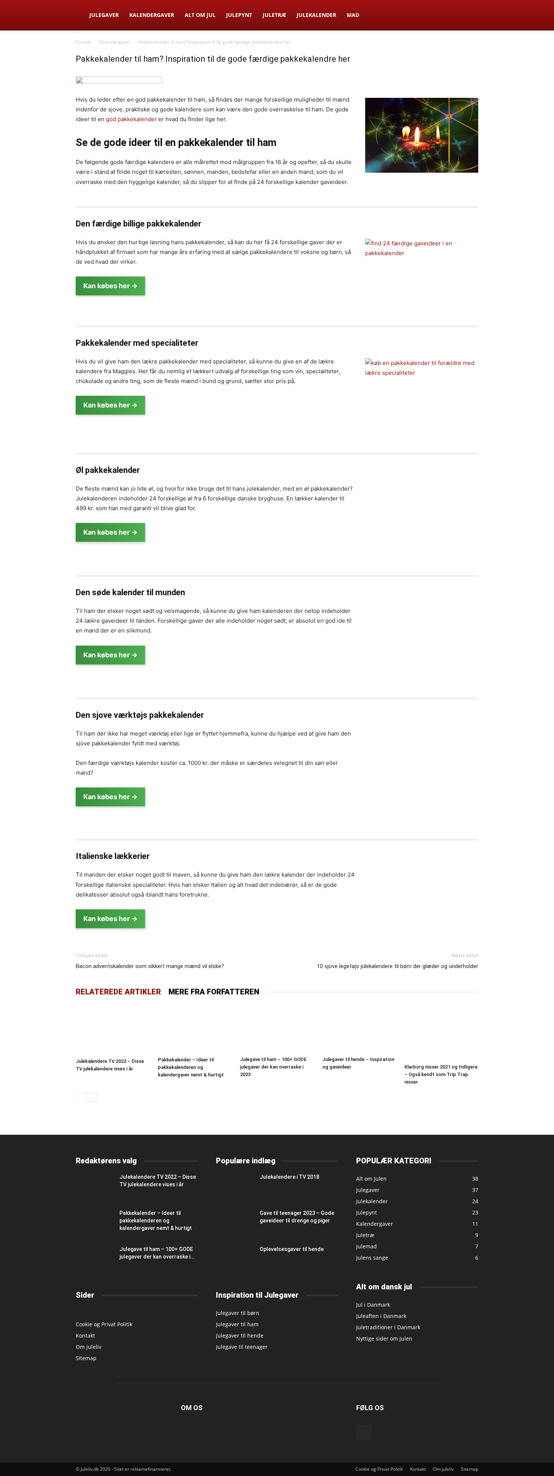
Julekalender (316, 14)
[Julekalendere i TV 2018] (235, 1185)
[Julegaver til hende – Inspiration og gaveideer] (359, 1028)
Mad (353, 14)
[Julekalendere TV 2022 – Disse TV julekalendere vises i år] (113, 1029)
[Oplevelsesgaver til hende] (235, 1258)
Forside (83, 42)
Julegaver (104, 14)
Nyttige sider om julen (384, 1338)
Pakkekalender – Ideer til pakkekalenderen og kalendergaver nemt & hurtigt (191, 1067)
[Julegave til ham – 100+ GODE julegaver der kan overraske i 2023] (277, 1028)
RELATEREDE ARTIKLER (118, 991)
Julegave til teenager (242, 1346)
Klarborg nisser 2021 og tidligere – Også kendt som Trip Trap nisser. (440, 1074)
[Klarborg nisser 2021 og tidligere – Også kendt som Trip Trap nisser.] (441, 1032)
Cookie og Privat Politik (104, 1324)
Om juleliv (88, 1346)
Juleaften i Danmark (381, 1315)
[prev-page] (80, 1097)
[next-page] (92, 1097)
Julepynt (239, 14)
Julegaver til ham (237, 1324)
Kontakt (85, 1335)
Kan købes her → (110, 286)
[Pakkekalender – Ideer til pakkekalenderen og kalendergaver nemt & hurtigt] (195, 1028)
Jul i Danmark (373, 1304)
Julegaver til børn (237, 1312)
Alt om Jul (200, 14)
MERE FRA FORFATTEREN (213, 991)
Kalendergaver (151, 14)
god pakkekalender (131, 119)
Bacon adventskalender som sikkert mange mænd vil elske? (150, 966)
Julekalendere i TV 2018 (289, 1177)
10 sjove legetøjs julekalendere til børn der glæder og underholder (397, 966)
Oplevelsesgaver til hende (292, 1249)
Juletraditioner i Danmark (388, 1327)
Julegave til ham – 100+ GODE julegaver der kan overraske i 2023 (273, 1066)
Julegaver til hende (239, 1335)
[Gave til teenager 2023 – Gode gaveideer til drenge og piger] (235, 1221)
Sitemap (86, 1358)
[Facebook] (363, 1432)
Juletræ (274, 14)
